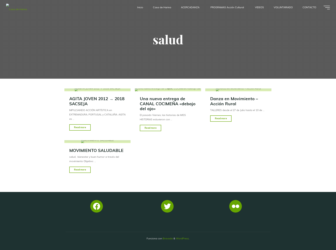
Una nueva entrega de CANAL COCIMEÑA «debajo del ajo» (167, 103)
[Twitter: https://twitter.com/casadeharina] (167, 206)
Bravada (167, 238)
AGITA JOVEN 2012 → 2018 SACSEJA (96, 101)
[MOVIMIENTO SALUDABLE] (97, 141)
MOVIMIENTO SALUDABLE (96, 150)
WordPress (182, 238)
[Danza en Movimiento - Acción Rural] (238, 89)
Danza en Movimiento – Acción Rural (234, 101)
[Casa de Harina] (16, 7)
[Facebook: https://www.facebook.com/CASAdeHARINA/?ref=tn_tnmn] (96, 206)
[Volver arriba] (322, 236)
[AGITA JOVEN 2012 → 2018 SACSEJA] (97, 89)
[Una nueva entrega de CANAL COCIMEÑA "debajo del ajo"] (168, 89)
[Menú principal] (327, 7)
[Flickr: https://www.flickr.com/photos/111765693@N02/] (235, 206)
